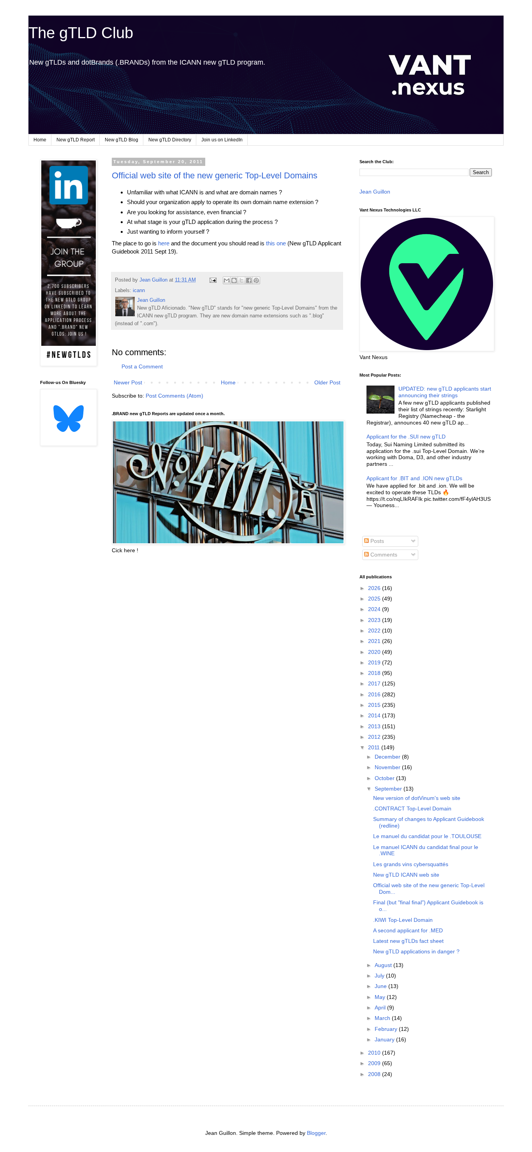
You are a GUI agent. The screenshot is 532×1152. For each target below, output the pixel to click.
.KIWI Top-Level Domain (403, 920)
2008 (375, 1074)
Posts (376, 541)
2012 (375, 737)
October (385, 778)
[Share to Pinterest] (256, 280)
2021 (375, 641)
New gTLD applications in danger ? (416, 951)
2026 (375, 588)
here (163, 243)
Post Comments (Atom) (174, 396)
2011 (374, 747)
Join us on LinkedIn (222, 140)
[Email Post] (212, 280)
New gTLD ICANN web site (406, 875)
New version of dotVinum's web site (416, 798)
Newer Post (128, 382)
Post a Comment (142, 366)
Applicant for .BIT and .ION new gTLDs (414, 478)
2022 (375, 630)
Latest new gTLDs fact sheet (408, 941)
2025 (375, 598)
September (389, 789)
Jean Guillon (374, 191)
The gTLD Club (80, 32)
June (381, 986)
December (388, 757)
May (381, 997)
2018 (375, 673)
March (383, 1018)
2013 (375, 726)
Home (39, 140)
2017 (375, 683)
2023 (375, 620)
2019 (375, 662)
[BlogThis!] (234, 280)
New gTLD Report (75, 140)
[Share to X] (241, 280)
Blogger (316, 1133)
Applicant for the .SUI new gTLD (406, 436)
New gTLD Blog (121, 140)
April (381, 1007)
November (388, 767)
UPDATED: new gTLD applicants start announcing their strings (444, 392)
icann (139, 290)
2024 (375, 609)
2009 (375, 1063)
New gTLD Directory (169, 140)
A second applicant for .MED (408, 930)
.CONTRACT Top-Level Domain (412, 808)
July (380, 975)
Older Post (327, 382)
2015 (375, 705)
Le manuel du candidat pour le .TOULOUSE (427, 836)
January (385, 1039)
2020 (375, 652)
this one (276, 243)
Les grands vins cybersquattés (410, 864)
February (387, 1029)
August (384, 965)
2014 (375, 715)
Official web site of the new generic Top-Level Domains (214, 175)
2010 (375, 1053)
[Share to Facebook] (249, 280)
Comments (383, 554)
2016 (375, 694)
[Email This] (227, 280)
